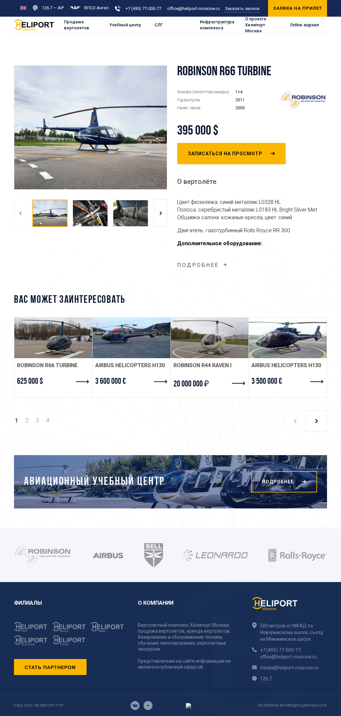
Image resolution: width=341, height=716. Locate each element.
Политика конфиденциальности (292, 705)
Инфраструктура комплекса (217, 24)
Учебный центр (125, 24)
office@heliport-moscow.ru (193, 8)
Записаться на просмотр (226, 153)
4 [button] (47, 420)
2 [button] (27, 420)
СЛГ (159, 24)
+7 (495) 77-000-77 (143, 8)
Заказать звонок (242, 8)
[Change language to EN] (23, 7)
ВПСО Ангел (96, 7)
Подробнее (198, 265)
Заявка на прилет (297, 8)
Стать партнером (50, 667)
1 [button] (16, 420)
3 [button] (37, 420)
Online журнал (304, 24)
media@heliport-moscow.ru (289, 667)
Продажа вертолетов (76, 24)
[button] (20, 213)
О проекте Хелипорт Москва (255, 25)
